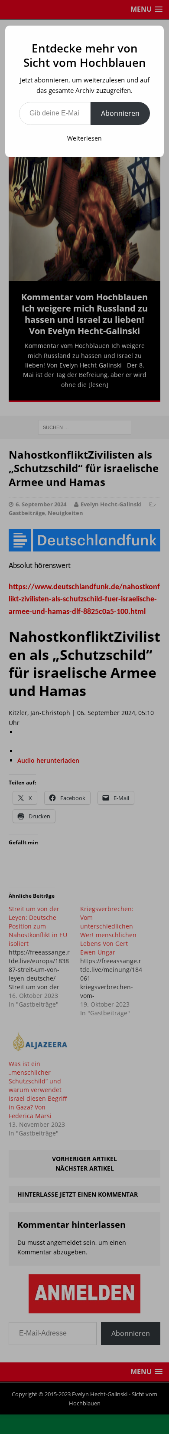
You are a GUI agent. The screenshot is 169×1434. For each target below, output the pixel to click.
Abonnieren (120, 113)
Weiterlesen (84, 138)
